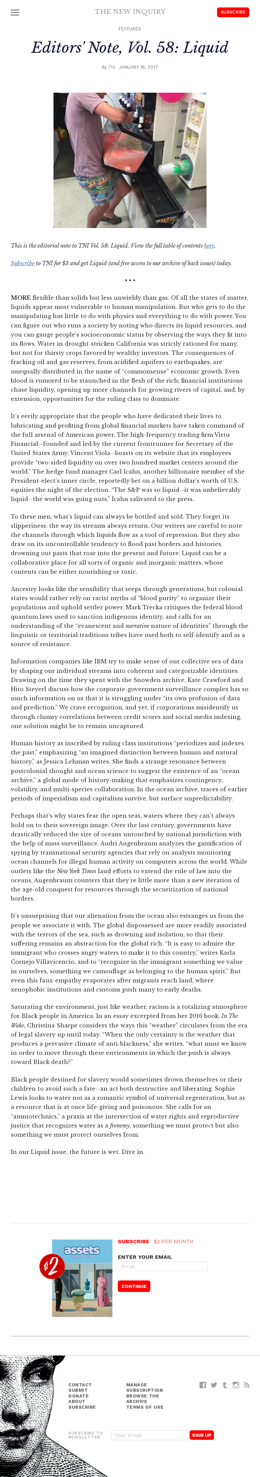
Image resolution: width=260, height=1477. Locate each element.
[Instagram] (236, 1384)
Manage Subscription (144, 1387)
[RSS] (247, 1384)
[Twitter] (214, 1384)
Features (129, 28)
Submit (78, 1390)
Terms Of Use (145, 1407)
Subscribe (233, 12)
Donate (78, 1396)
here (209, 245)
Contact (80, 1384)
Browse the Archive (142, 1398)
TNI (111, 67)
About (77, 1401)
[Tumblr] (225, 1384)
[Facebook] (203, 1384)
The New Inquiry (130, 11)
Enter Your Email (145, 1257)
